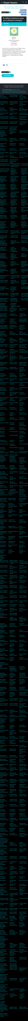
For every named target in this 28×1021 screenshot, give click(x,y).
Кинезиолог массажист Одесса (14, 715)
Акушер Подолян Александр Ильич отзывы (14, 103)
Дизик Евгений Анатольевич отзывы (22, 913)
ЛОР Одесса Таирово (22, 872)
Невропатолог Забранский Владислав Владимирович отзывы (3, 179)
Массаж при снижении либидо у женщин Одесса (23, 351)
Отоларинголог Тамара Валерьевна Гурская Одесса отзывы (3, 851)
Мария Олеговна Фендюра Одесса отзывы (14, 562)
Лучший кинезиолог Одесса (3, 727)
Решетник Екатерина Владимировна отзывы (13, 467)
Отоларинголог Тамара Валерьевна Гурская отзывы (4, 844)
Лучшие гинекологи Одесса (2, 414)
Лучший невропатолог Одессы (3, 511)
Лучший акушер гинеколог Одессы (23, 113)
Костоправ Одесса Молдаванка (13, 742)
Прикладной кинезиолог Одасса (3, 694)
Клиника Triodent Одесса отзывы (14, 909)
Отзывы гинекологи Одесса (22, 409)
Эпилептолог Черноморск (3, 545)
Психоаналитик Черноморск (3, 605)
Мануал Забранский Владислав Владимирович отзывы (3, 210)
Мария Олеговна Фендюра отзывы (4, 561)
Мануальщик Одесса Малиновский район (22, 751)
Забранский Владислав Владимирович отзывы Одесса (3, 243)
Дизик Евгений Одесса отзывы (13, 912)
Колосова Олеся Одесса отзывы (4, 345)
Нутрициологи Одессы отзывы (4, 477)
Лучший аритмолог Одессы (21, 645)
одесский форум (6, 92)
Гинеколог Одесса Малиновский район (14, 394)
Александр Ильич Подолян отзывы (14, 96)
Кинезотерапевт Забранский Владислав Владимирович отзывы (15, 179)
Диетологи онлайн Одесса (13, 482)
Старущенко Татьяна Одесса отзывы (23, 315)
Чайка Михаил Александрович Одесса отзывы (13, 965)
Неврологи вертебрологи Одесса (22, 533)
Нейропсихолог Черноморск (23, 581)
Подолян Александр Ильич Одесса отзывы (23, 109)
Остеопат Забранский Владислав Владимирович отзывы (3, 133)
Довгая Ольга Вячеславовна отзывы (14, 217)
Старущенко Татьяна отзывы (14, 314)
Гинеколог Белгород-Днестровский (22, 424)
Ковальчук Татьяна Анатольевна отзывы (13, 493)
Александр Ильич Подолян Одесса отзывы (4, 103)
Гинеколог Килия (14, 435)
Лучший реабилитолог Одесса (3, 806)
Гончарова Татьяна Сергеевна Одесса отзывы (3, 1003)
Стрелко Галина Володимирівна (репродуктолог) (23, 320)
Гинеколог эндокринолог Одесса (22, 375)
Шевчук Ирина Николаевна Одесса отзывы (3, 500)
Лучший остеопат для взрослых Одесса (14, 161)
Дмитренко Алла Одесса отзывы (13, 968)
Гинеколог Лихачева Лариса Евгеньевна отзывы (14, 351)
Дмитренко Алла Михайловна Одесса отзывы (4, 976)
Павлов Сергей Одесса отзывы (14, 236)
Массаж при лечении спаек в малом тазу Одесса (14, 358)
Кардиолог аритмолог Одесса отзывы (3, 631)
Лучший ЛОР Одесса (13, 884)
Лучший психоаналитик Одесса (23, 567)
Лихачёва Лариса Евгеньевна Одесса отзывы (15, 232)
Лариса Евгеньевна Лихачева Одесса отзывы (23, 340)
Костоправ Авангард (21, 737)
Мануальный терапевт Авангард (13, 786)
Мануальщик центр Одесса (3, 749)
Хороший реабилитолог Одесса (22, 801)
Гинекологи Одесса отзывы (3, 408)
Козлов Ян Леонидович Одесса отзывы (3, 990)
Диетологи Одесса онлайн (3, 486)
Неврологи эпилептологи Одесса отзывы (23, 521)
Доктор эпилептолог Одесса (22, 528)
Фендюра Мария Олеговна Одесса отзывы (15, 295)
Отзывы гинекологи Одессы (22, 437)
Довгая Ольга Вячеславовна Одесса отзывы (3, 217)
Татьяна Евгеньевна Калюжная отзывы (3, 505)
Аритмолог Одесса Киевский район (4, 650)
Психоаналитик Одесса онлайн (23, 596)
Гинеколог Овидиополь (22, 418)
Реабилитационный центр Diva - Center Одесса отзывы (5, 170)
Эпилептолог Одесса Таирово (3, 551)
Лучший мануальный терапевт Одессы (14, 825)
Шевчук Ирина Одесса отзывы (12, 499)
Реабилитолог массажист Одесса (14, 805)
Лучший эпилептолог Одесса (22, 551)
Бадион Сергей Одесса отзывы (13, 1007)
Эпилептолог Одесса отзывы (12, 520)
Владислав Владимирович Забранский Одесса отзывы (13, 668)
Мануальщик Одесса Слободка (14, 756)
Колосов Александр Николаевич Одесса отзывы (3, 932)
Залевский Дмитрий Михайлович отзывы (3, 959)
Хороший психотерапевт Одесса (13, 610)
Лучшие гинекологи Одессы (12, 414)
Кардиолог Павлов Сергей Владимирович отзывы (3, 625)
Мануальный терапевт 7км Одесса (13, 791)
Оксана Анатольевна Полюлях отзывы (4, 97)
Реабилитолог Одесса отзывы (3, 139)
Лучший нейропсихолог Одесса (23, 587)
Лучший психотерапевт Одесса (23, 610)
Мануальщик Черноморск (22, 810)
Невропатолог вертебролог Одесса (11, 538)
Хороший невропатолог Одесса (11, 511)
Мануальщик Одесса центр (13, 749)
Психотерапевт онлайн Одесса (23, 591)
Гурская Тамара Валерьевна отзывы (23, 850)
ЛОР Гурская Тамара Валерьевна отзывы (22, 890)
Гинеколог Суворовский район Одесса (3, 389)
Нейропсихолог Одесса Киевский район (4, 587)
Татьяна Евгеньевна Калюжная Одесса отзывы (12, 505)
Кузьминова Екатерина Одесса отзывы (4, 288)
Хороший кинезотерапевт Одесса (14, 711)
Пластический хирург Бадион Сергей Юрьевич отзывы (4, 1009)
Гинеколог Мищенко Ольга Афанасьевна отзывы (4, 351)
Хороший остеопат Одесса (14, 156)
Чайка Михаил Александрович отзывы (3, 965)
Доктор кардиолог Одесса (23, 630)
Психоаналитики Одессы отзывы (4, 566)
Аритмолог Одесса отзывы (23, 641)
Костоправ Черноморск (13, 810)
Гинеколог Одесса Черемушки (14, 455)
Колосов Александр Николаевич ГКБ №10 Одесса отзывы (4, 939)
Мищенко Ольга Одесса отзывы (13, 363)
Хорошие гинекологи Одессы (2, 419)
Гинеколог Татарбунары (22, 432)
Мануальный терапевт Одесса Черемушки (23, 835)
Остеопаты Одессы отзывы (13, 149)
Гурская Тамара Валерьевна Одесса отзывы (3, 858)
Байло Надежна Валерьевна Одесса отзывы (3, 315)
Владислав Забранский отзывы (22, 668)
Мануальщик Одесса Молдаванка (13, 760)
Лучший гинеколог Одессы (4, 452)
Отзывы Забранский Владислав (24, 255)
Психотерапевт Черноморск (13, 605)
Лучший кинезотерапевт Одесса (23, 700)
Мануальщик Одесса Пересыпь (4, 756)
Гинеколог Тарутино (2, 432)
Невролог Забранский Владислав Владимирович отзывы (14, 171)
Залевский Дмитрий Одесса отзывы (23, 951)
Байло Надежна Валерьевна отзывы (13, 310)
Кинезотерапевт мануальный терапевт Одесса (23, 694)
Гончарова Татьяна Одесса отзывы (13, 995)
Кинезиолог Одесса (22, 719)
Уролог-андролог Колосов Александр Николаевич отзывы (4, 925)
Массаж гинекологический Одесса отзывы (23, 357)
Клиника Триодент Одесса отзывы (14, 900)
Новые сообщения (19, 6)
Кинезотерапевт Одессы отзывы (14, 699)
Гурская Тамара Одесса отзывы (13, 849)
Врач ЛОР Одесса (23, 880)
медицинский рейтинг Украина (9, 91)
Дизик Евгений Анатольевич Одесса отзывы (3, 913)
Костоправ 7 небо (14, 745)
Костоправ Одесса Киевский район (4, 835)
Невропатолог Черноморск (11, 542)
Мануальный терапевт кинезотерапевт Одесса (23, 705)
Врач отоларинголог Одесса (3, 868)
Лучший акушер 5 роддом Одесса (14, 122)
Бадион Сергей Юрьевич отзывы (23, 1007)
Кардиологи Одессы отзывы (4, 654)
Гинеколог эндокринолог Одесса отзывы (13, 375)
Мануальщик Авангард (22, 756)
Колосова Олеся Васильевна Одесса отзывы (23, 346)
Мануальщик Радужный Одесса (4, 768)
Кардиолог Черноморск (13, 635)
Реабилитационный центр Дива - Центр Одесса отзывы (15, 165)
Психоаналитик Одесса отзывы (3, 571)
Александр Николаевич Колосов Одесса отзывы (13, 918)
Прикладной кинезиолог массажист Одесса (23, 689)
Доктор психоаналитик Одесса (13, 572)
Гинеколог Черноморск (3, 448)
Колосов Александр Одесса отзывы (13, 924)
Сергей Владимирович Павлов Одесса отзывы (23, 619)
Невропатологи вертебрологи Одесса (3, 533)
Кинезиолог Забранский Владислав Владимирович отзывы (3, 187)
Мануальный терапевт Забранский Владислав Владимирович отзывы (3, 225)
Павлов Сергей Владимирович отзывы (3, 237)
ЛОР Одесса (3, 880)
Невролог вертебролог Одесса (3, 538)
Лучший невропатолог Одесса (22, 511)
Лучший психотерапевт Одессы (3, 615)
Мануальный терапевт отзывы (4, 819)
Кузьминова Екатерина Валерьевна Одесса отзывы (15, 305)
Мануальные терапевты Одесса (13, 830)
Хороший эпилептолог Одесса (22, 546)
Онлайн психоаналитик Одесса (3, 597)
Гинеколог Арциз (14, 431)
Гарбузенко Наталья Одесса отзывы (13, 327)
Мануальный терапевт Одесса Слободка (23, 774)
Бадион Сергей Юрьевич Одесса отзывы (4, 1015)
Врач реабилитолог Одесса (22, 791)
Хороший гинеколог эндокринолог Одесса (22, 369)
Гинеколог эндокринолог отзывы (3, 375)
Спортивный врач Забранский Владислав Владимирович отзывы (15, 194)
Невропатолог (3, 617)
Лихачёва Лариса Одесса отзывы (4, 231)
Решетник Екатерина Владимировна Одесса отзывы (23, 467)
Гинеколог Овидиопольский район (14, 389)
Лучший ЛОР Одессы (3, 884)
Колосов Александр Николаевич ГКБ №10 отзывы (13, 932)
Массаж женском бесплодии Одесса (4, 357)
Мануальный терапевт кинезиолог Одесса (3, 721)
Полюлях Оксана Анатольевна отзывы (23, 123)
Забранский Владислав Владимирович (3, 249)
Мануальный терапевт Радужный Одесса (23, 786)
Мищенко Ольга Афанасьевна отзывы (4, 364)
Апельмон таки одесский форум (18, 92)
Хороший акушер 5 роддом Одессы (4, 122)
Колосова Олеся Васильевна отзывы (13, 346)
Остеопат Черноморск (3, 149)
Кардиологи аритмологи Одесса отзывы (13, 625)
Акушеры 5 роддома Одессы (14, 117)
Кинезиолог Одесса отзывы (23, 715)
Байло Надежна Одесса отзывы (3, 309)
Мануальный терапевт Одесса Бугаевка (4, 781)
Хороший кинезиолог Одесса (12, 727)
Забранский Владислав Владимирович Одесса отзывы (3, 305)
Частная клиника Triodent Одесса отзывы (14, 905)
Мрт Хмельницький (3, 667)
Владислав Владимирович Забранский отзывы (3, 675)
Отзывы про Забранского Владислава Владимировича (4, 255)
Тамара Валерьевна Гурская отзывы (13, 844)
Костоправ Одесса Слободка (23, 731)
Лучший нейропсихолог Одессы (3, 582)
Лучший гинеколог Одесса (14, 452)
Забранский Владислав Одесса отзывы (15, 282)
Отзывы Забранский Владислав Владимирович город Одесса (3, 264)
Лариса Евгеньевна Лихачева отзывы (3, 340)
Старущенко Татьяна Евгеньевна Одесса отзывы (13, 321)
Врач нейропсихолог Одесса (13, 582)
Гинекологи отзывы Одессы (4, 441)
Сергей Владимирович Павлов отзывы (13, 619)
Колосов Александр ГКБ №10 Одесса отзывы (22, 932)
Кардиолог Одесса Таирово (4, 641)
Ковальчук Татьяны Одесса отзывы (3, 493)
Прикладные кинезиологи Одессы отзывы (13, 689)
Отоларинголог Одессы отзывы (23, 862)
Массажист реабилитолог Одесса (13, 132)
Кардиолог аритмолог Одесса (12, 631)
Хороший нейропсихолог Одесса (23, 577)
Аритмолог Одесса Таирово (23, 649)
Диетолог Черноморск (22, 490)
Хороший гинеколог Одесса (14, 418)
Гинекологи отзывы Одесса (13, 408)
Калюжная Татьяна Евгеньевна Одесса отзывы (15, 277)
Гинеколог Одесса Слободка (14, 383)
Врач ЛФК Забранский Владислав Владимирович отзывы (14, 187)
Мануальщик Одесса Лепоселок (22, 760)
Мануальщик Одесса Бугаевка (4, 759)
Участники (7, 8)
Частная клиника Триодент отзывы (4, 899)
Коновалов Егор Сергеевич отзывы (23, 980)
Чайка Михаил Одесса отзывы (23, 958)
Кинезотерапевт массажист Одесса (14, 704)
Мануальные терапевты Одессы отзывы (23, 815)
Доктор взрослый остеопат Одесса (23, 131)
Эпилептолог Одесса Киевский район (3, 557)
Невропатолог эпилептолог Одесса (13, 527)
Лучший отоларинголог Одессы (3, 873)
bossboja (6, 23)
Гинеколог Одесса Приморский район (4, 399)
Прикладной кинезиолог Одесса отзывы (3, 681)
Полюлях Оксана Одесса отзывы (4, 127)
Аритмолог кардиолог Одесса (23, 624)
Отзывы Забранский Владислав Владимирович (14, 249)
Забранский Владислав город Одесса (4, 270)
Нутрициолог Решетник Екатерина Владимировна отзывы (23, 460)
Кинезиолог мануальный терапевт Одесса (23, 711)
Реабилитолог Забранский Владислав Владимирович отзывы (3, 194)
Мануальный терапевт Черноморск (3, 815)
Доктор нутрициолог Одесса (13, 478)
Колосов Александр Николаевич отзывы (22, 924)
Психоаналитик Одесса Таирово (23, 571)
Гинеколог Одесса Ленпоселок (4, 383)
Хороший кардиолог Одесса (4, 658)
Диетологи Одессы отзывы (23, 477)
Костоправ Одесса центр (22, 726)
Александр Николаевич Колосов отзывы (4, 917)
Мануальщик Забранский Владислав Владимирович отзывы (14, 210)
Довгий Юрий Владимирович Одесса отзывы (14, 300)
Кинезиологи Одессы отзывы (4, 715)
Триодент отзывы (23, 898)
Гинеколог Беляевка (21, 448)
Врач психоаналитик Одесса (13, 567)
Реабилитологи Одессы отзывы (13, 795)
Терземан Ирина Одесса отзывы (4, 281)
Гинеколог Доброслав (12, 428)
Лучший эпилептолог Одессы (11, 551)
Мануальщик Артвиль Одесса (23, 765)
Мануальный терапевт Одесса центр (23, 769)
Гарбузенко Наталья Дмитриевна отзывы (22, 327)
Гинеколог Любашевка (12, 444)
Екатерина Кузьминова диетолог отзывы (4, 473)
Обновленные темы (9, 6)
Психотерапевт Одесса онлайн (3, 591)
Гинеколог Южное (14, 447)
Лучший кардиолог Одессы (12, 659)
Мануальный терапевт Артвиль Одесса (4, 791)
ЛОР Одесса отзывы (22, 877)
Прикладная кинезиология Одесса (3, 689)
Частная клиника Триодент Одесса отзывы (14, 895)
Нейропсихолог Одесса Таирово (13, 586)
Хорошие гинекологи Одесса (22, 404)
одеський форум (21, 91)
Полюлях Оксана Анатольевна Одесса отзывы (14, 128)
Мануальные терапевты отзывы (13, 815)
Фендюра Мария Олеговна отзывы (4, 294)
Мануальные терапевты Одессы (3, 825)
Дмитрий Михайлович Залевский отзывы (3, 945)
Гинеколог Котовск (21, 441)
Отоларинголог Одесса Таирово (23, 857)
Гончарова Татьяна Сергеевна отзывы (22, 996)
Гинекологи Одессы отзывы (23, 413)
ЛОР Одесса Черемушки (3, 877)
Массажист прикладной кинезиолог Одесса (22, 681)
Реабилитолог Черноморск (13, 144)
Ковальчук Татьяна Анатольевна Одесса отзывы (23, 494)
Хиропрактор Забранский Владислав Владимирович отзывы (3, 202)
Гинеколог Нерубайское (22, 393)
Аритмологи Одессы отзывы (13, 641)
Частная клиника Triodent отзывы (4, 909)
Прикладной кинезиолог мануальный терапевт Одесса (23, 675)
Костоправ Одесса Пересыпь (14, 737)
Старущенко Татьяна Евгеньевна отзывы (3, 321)
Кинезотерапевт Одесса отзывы (4, 704)
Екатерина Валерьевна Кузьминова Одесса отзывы (13, 459)
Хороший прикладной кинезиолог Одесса (12, 694)
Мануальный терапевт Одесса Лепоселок (23, 781)
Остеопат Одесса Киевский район (4, 160)
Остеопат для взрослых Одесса (23, 153)
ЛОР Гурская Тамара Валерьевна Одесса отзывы (3, 890)
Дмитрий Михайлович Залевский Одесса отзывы (23, 945)
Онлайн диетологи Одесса (23, 482)
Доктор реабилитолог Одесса (3, 796)
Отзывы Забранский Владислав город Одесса (15, 263)
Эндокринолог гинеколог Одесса (14, 368)
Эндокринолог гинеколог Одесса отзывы (4, 369)
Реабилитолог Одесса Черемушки (3, 145)
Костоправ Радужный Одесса (23, 741)
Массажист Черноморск (22, 144)
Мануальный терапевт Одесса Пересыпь (14, 774)
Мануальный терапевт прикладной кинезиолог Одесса (13, 682)
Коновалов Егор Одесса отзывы (13, 979)
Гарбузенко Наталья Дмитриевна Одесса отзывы (3, 333)
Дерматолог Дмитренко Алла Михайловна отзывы (4, 970)
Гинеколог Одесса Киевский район (23, 452)
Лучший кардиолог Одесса (23, 658)
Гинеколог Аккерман (12, 423)
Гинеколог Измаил (4, 422)
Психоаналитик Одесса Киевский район (14, 577)
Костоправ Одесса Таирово (13, 834)
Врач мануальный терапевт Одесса (23, 819)
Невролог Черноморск (22, 542)
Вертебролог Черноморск (3, 542)
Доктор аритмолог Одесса (2, 636)
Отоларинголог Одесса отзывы (13, 857)
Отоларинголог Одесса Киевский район (14, 873)
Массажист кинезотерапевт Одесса (4, 700)
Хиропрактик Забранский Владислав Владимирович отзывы (14, 202)
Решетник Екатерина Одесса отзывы (3, 467)
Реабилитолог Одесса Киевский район (14, 140)
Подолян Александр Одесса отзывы (3, 109)
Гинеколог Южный (23, 444)
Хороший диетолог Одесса (23, 472)
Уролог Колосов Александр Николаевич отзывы (23, 918)
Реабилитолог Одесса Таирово (23, 139)
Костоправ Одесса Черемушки (22, 830)
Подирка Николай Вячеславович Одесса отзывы (4, 300)
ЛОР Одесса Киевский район (23, 884)
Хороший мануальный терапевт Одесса (4, 830)
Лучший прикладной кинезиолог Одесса (12, 675)
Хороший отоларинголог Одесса (13, 868)
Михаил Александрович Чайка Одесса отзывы (13, 945)
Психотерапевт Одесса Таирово (13, 614)
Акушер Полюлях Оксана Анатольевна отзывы (23, 103)
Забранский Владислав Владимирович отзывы (14, 271)
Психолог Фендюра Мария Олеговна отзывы (23, 562)
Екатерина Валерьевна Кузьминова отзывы (3, 459)
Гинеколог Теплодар (2, 393)
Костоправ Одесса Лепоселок (2, 742)
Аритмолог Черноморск (22, 635)
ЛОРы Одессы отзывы (13, 877)
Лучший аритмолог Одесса (12, 650)
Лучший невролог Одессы (2, 516)
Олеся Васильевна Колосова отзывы (14, 333)
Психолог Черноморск (22, 605)
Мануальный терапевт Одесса (23, 824)
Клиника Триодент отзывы (4, 894)
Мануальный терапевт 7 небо (4, 785)
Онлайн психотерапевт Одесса (13, 592)
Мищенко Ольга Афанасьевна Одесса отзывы (23, 364)
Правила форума (15, 8)
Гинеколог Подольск (2, 436)
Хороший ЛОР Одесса (13, 881)
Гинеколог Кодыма (12, 441)
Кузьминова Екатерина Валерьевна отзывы (13, 289)
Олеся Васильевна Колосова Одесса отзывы (14, 340)
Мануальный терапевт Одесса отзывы (14, 820)
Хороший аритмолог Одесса (12, 645)
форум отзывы (15, 89)
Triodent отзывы (23, 908)
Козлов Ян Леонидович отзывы (22, 990)
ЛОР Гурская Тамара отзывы (13, 888)
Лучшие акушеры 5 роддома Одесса (4, 117)
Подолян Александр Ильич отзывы (14, 109)
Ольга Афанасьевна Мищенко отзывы (23, 333)
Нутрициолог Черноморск (13, 490)
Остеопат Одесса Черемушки (23, 149)
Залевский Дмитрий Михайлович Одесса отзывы (13, 959)
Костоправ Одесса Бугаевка (4, 737)
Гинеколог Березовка (2, 428)
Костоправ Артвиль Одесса (23, 746)
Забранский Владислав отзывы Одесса (15, 242)
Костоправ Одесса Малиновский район (13, 732)
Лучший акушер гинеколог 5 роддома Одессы (23, 118)
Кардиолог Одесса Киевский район (4, 664)
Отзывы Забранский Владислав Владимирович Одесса (14, 256)
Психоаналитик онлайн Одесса (13, 596)
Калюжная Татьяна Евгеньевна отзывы (4, 277)
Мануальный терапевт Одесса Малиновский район (4, 775)
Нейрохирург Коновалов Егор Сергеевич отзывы (4, 980)
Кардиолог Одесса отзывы (13, 654)
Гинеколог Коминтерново (22, 428)
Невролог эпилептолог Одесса (3, 528)
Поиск (20, 8)
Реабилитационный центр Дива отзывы (5, 164)
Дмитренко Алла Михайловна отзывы (23, 969)
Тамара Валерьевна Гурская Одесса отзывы (23, 844)
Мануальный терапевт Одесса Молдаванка (14, 781)
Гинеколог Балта (4, 444)
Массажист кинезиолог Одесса (12, 720)
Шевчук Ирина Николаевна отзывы (22, 500)
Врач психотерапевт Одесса (3, 610)
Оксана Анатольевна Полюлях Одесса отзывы (23, 97)
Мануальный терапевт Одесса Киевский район (4, 840)
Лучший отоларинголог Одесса (22, 868)
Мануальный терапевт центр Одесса (13, 769)
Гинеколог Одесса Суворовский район (23, 399)
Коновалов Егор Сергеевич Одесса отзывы (4, 986)
